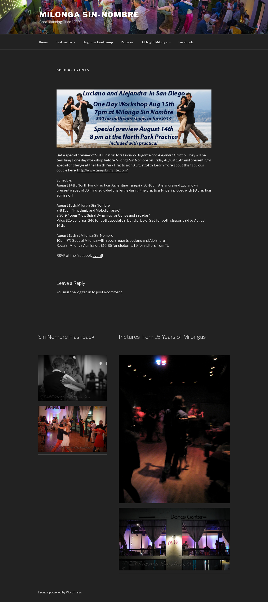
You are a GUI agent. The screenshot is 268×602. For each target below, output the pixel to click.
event (97, 256)
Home (43, 42)
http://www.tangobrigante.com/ (102, 170)
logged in (83, 292)
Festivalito (64, 42)
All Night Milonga (155, 42)
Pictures (127, 42)
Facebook (185, 42)
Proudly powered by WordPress (60, 592)
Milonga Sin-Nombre (89, 14)
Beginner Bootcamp (98, 42)
